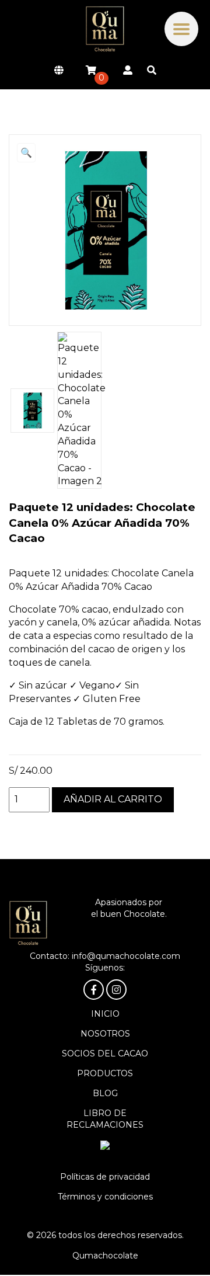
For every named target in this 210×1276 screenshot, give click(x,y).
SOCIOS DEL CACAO (105, 1053)
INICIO (105, 1014)
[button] (26, 152)
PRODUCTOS (105, 1073)
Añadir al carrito (113, 799)
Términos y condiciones (105, 1196)
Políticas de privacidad (105, 1176)
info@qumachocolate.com (126, 956)
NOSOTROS (105, 1033)
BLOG (105, 1093)
